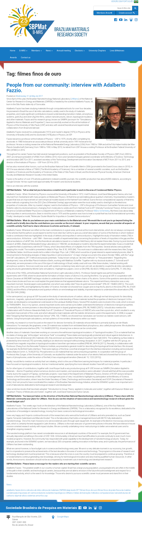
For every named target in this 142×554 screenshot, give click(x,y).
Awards (13, 57)
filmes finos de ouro (88, 490)
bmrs (23, 490)
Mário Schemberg (102, 211)
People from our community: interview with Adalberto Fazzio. (66, 87)
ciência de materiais (50, 490)
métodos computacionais (102, 493)
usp (46, 496)
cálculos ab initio (33, 490)
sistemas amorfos (35, 496)
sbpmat (18, 496)
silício (24, 496)
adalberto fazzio (14, 490)
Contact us (25, 57)
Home (12, 50)
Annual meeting (64, 50)
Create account (126, 13)
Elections (79, 50)
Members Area (103, 13)
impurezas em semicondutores (31, 493)
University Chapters (97, 50)
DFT (78, 490)
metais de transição (82, 493)
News (48, 50)
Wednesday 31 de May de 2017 (29, 96)
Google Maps (63, 517)
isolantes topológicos (55, 493)
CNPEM (62, 490)
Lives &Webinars (117, 50)
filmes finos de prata (107, 490)
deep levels (71, 490)
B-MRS (22, 50)
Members (35, 50)
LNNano (74, 99)
